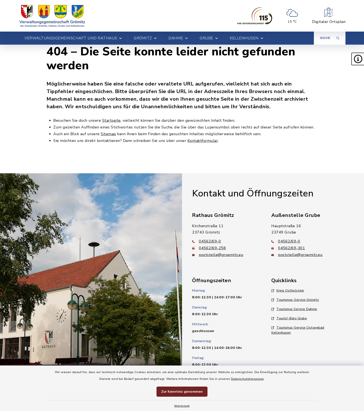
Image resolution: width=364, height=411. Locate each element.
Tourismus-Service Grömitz (297, 300)
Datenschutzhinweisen (247, 379)
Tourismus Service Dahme (296, 309)
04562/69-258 (212, 248)
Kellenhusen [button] (244, 38)
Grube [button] (206, 38)
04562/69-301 (291, 248)
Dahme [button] (176, 38)
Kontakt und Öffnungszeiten (252, 193)
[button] (357, 59)
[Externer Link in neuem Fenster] (254, 15)
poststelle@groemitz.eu (221, 254)
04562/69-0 (210, 241)
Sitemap (108, 133)
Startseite (111, 120)
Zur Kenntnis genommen (182, 391)
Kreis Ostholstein (290, 290)
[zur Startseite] (52, 15)
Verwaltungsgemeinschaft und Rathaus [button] (70, 38)
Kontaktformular (202, 140)
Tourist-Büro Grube (291, 318)
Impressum (182, 406)
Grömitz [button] (143, 38)
